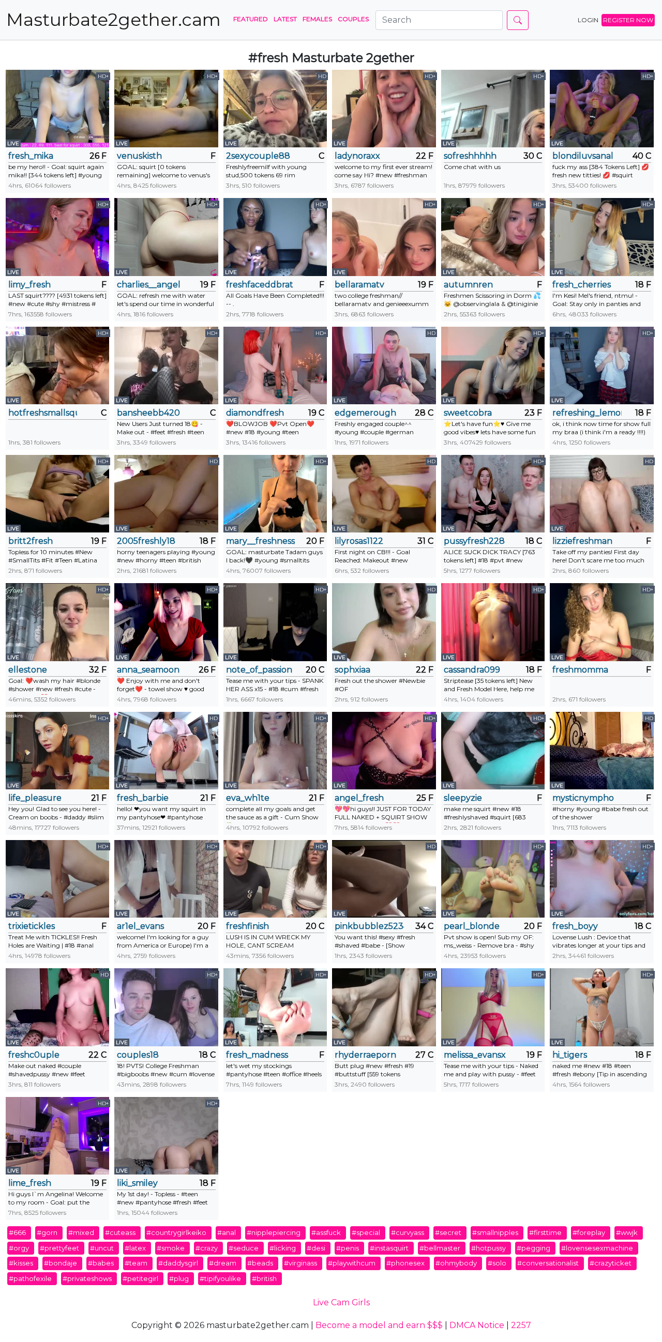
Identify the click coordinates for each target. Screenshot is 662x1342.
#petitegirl (140, 1278)
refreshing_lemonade (586, 413)
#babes (101, 1263)
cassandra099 (472, 670)
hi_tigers (569, 1055)
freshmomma (580, 670)
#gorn (47, 1232)
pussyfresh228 (474, 541)
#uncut (102, 1248)
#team (136, 1263)
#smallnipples (495, 1232)
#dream (222, 1263)
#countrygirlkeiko (176, 1232)
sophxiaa (352, 670)
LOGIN (588, 20)
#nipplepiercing (273, 1232)
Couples (353, 19)
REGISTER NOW (628, 20)
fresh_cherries (581, 284)
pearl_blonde (472, 926)
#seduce (244, 1248)
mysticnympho (583, 798)
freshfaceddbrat (259, 284)
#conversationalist (548, 1263)
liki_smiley (137, 1183)
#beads (260, 1263)
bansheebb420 (148, 413)
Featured (250, 19)
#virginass (300, 1263)
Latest (285, 19)
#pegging (533, 1248)
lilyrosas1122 (359, 541)
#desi (316, 1248)
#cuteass (120, 1232)
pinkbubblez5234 (369, 926)
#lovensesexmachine (597, 1248)
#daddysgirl (178, 1263)
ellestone (27, 670)
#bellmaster (439, 1248)
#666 (17, 1232)
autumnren (468, 284)
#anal (226, 1232)
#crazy (206, 1248)
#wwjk (627, 1232)
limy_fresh (29, 284)
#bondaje (60, 1263)
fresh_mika (30, 156)
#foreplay (589, 1232)
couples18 (138, 1055)
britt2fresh (30, 541)
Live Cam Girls (341, 1302)
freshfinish (247, 926)
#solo (497, 1263)
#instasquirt (389, 1248)
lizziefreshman (582, 541)
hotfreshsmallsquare (42, 413)
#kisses (21, 1263)
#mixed (81, 1232)
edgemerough (365, 413)
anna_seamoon (148, 670)
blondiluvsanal (582, 156)
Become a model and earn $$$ (379, 1325)
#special (366, 1232)
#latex (135, 1248)
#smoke (171, 1248)
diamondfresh (255, 413)
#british (264, 1278)
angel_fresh (359, 798)
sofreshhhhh (470, 156)
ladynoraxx (357, 156)
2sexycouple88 (258, 156)
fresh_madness (257, 1055)
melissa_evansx (475, 1055)
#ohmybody (456, 1263)
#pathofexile (30, 1278)
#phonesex (405, 1263)
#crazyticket (610, 1263)
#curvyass (407, 1232)
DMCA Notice (476, 1325)
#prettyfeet (59, 1248)
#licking (282, 1248)
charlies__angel (148, 284)
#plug (179, 1278)
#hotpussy (488, 1248)
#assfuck (326, 1232)
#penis (347, 1248)
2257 (521, 1325)
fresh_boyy (575, 926)
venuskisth (139, 156)
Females (317, 19)
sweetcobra (468, 413)
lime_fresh (29, 1183)
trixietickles (31, 926)
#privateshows (87, 1278)
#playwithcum (351, 1263)
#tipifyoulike (220, 1278)
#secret (448, 1232)
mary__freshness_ (260, 541)
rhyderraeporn (365, 1055)
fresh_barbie (143, 798)
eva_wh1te (247, 798)
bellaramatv (359, 284)
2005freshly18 (146, 541)
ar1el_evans (140, 926)
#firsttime (545, 1232)
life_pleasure (35, 798)
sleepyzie (463, 798)
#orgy (19, 1248)
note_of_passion (259, 670)
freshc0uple (33, 1055)
